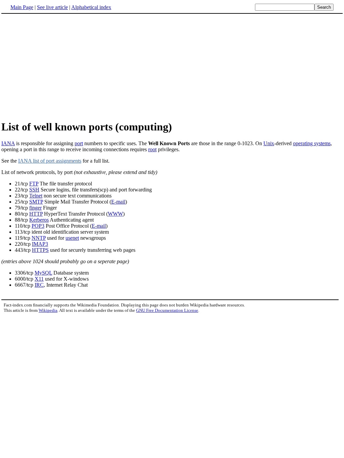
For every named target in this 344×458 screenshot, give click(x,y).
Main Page (21, 7)
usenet (72, 238)
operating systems (312, 143)
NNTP (39, 238)
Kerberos (39, 220)
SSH (34, 189)
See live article (52, 7)
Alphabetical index (91, 7)
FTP (33, 183)
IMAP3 (40, 244)
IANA (8, 143)
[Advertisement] (172, 67)
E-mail (118, 202)
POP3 (38, 226)
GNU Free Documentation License (167, 310)
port (79, 143)
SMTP (36, 202)
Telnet (35, 195)
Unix (268, 143)
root (152, 149)
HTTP (36, 214)
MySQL (43, 273)
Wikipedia (48, 310)
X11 (39, 279)
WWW (115, 214)
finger (35, 208)
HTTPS (40, 250)
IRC (39, 285)
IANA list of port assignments (49, 161)
